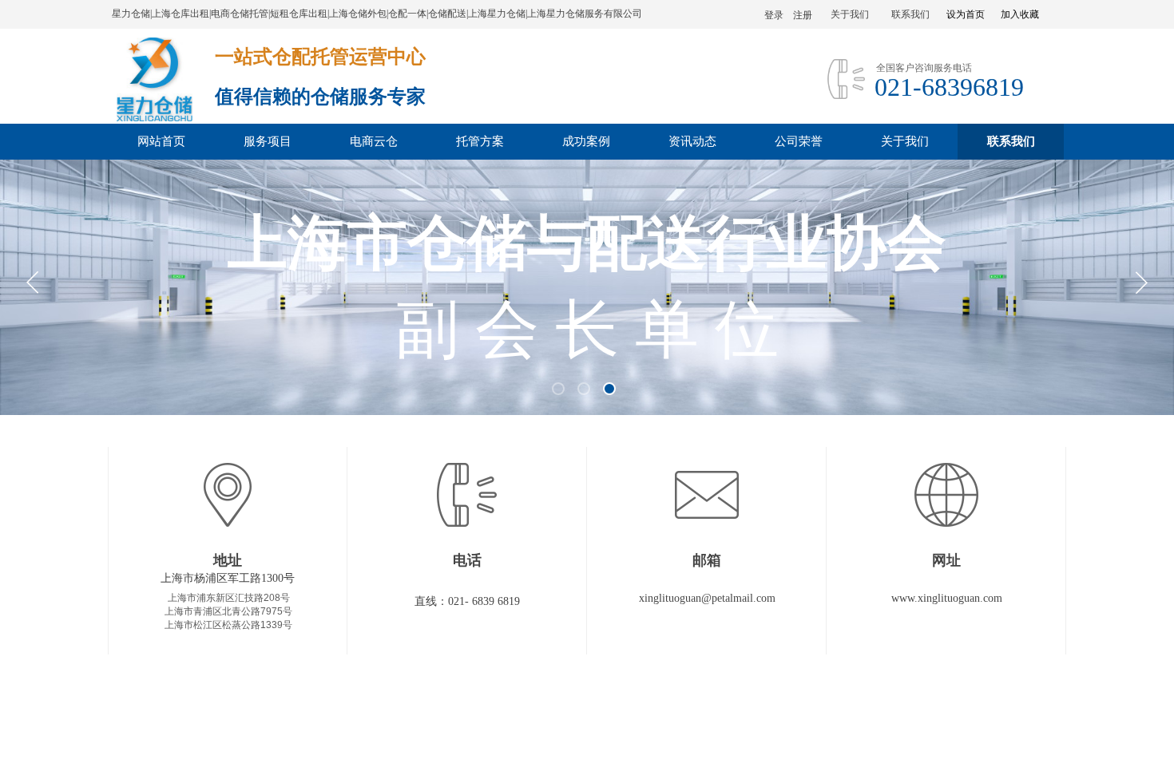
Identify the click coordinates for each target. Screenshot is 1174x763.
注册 (802, 15)
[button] (558, 388)
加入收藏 (1020, 14)
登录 (773, 15)
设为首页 (965, 14)
